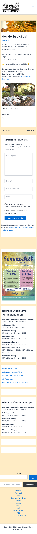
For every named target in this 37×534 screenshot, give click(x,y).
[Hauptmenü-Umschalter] (33, 7)
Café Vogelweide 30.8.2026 (12, 372)
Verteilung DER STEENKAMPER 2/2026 (15, 383)
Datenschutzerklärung (18, 498)
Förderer (18, 500)
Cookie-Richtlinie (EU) (18, 515)
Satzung (18, 495)
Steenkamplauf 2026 (9, 369)
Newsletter (18, 506)
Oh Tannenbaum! (8, 379)
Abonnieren (30, 485)
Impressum (18, 490)
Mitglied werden (18, 510)
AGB (18, 513)
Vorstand (18, 493)
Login (18, 508)
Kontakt (18, 503)
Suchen (18, 473)
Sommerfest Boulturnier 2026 (12, 375)
